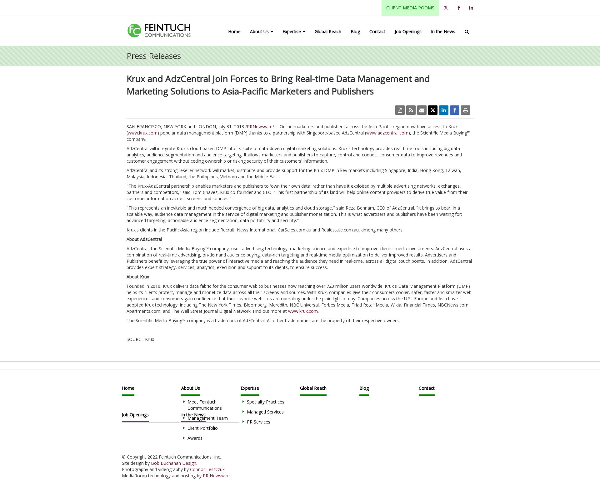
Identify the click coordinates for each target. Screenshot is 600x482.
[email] (422, 110)
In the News (443, 31)
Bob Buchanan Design (173, 463)
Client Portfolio (203, 428)
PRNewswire (259, 126)
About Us (260, 31)
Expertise (292, 31)
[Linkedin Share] (443, 110)
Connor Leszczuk (207, 469)
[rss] (411, 110)
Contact (377, 31)
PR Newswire (216, 476)
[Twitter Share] (433, 110)
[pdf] (400, 110)
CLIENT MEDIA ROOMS (410, 8)
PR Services (258, 422)
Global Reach (328, 31)
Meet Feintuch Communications (205, 405)
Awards (195, 438)
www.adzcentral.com (387, 133)
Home (234, 31)
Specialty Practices (265, 402)
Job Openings (408, 31)
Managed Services (265, 412)
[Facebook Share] (454, 110)
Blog (355, 31)
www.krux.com (143, 133)
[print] (465, 110)
